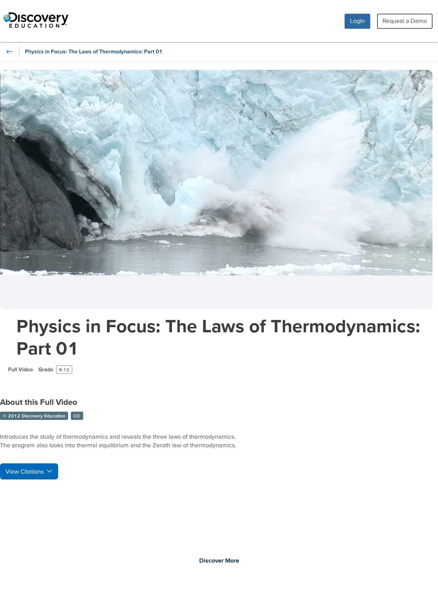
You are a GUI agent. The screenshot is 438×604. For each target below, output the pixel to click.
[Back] (9, 52)
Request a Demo (405, 20)
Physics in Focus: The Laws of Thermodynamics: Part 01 (218, 336)
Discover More (219, 561)
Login (357, 20)
